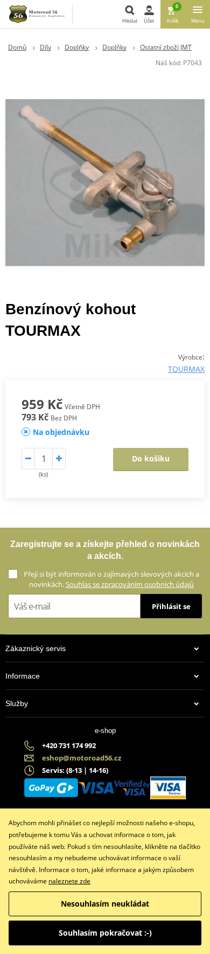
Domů (17, 47)
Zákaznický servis (35, 648)
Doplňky (77, 47)
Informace (22, 676)
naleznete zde (69, 881)
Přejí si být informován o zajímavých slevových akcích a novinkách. (111, 579)
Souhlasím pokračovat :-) (105, 933)
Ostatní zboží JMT (166, 47)
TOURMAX (186, 369)
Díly (45, 47)
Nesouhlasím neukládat (105, 903)
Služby (16, 703)
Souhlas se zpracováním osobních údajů (130, 584)
